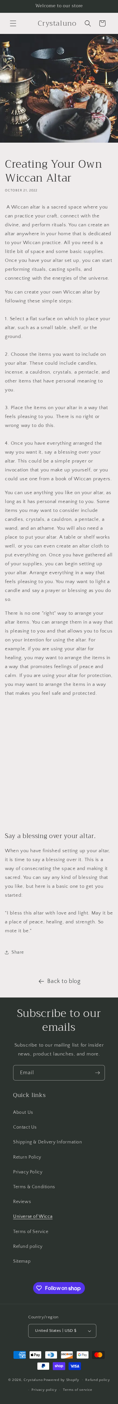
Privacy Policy (27, 1172)
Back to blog (63, 981)
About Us (23, 1112)
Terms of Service (31, 1231)
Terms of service (77, 1390)
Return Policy (27, 1157)
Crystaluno (33, 1380)
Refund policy (28, 1246)
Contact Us (25, 1127)
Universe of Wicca (32, 1216)
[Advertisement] (59, 764)
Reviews (22, 1201)
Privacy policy (44, 1390)
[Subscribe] (97, 1073)
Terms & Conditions (34, 1187)
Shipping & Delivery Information (47, 1142)
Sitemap (21, 1261)
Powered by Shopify (61, 1380)
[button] (13, 23)
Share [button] (17, 952)
